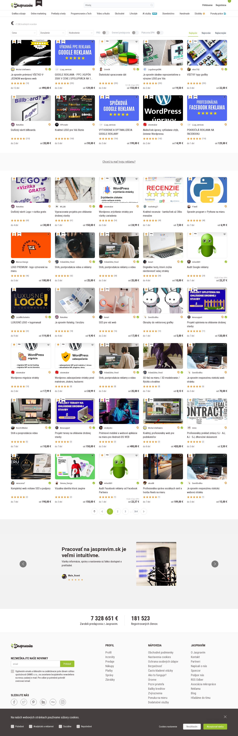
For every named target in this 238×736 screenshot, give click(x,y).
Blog (193, 693)
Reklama (195, 688)
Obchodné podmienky (160, 652)
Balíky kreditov (156, 688)
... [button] (130, 511)
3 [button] (125, 511)
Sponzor (196, 670)
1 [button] (109, 511)
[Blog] (53, 702)
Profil (108, 652)
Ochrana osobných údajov (163, 661)
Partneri (195, 661)
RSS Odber (197, 679)
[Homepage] (22, 5)
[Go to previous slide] (23, 563)
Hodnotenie (74, 33)
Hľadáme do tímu (200, 697)
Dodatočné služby (158, 702)
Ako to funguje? (157, 675)
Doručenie (45, 33)
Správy (109, 675)
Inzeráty (110, 657)
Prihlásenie (207, 5)
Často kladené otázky (160, 670)
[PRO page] (39, 3)
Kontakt (195, 657)
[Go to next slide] (214, 563)
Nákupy (109, 666)
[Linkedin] (43, 702)
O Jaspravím (198, 652)
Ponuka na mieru (157, 697)
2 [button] (117, 511)
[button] (102, 511)
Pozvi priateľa (156, 684)
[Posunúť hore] (94, 511)
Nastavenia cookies (159, 657)
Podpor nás (197, 675)
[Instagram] (62, 702)
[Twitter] (24, 702)
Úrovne (152, 679)
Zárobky (110, 679)
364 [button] (136, 511)
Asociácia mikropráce (203, 684)
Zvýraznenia (155, 693)
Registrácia (221, 5)
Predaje (109, 661)
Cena (14, 33)
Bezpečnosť (155, 666)
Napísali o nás (199, 666)
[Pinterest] (33, 702)
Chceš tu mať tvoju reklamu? (119, 161)
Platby (109, 670)
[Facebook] (14, 702)
